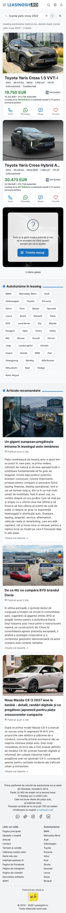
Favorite (55, 114)
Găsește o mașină (12, 835)
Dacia (47, 876)
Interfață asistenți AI (13, 860)
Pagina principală (12, 831)
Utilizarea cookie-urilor (14, 852)
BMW (46, 831)
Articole (6, 839)
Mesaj (40, 114)
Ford (46, 860)
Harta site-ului (10, 856)
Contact (7, 843)
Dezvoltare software (13, 876)
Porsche (48, 852)
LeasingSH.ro (41, 905)
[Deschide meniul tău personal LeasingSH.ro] (55, 5)
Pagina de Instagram (13, 868)
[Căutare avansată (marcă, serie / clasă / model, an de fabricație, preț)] (60, 15)
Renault (48, 880)
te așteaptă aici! (45, 809)
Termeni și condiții (12, 847)
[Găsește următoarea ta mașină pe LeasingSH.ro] (23, 5)
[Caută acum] (52, 16)
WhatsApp (25, 114)
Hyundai (48, 868)
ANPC (6, 880)
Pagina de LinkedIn (13, 872)
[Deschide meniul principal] (4, 5)
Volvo (46, 856)
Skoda (47, 864)
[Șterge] (46, 16)
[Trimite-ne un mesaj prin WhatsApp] (17, 817)
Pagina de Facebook (13, 864)
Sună (10, 114)
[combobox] (29, 15)
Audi (46, 839)
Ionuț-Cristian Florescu (33, 897)
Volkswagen (50, 843)
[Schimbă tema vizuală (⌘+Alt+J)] (61, 5)
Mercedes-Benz (52, 835)
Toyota (47, 847)
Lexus (47, 872)
